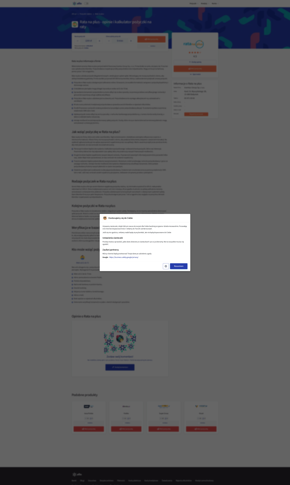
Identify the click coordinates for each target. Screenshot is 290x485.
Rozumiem (178, 266)
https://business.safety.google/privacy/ (124, 257)
